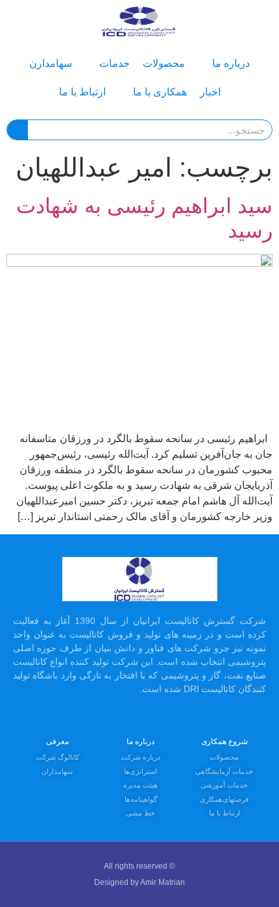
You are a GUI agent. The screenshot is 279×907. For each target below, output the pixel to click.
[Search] (17, 130)
